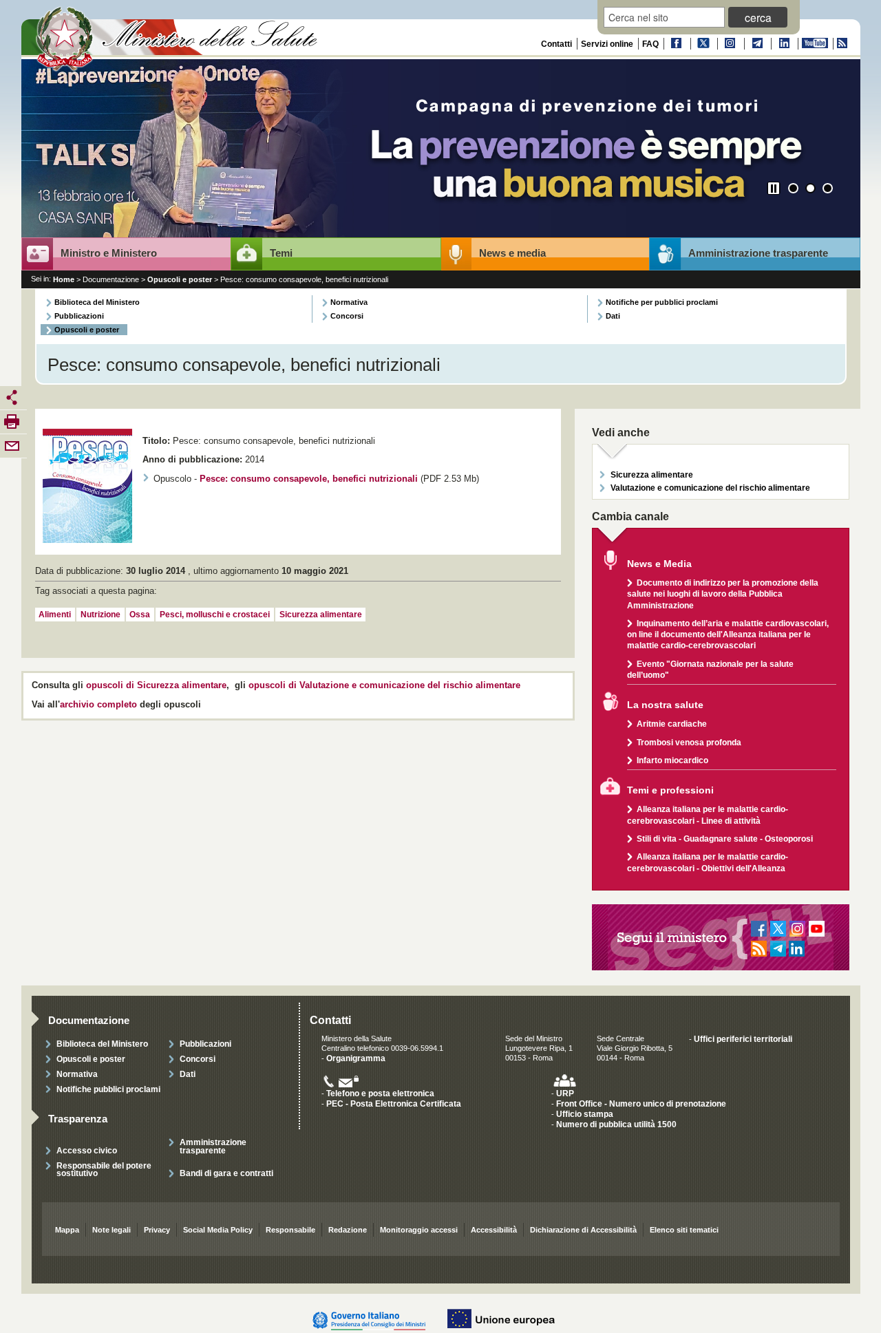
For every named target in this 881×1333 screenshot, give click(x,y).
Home (63, 279)
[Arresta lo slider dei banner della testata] (773, 188)
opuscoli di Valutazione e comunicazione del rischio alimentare (384, 685)
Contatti (556, 44)
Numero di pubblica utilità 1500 (616, 1124)
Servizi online (607, 44)
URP (565, 1093)
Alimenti (55, 614)
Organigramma (355, 1058)
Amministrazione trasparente (758, 253)
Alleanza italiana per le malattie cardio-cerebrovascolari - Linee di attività (707, 814)
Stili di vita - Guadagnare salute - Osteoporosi (725, 838)
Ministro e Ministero (109, 253)
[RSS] (841, 44)
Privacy (157, 1230)
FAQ (650, 44)
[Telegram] (756, 44)
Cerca (758, 17)
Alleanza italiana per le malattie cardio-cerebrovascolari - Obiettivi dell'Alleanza (707, 862)
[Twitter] (702, 44)
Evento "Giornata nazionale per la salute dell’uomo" (710, 669)
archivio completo (98, 705)
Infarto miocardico (672, 760)
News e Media (659, 564)
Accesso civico (86, 1150)
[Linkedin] (783, 44)
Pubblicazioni (79, 316)
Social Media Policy (218, 1230)
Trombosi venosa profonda (689, 742)
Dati (613, 316)
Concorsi (346, 316)
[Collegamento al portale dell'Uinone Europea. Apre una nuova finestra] (508, 1319)
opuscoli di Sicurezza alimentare (156, 685)
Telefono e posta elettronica (380, 1093)
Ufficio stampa (584, 1113)
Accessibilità (494, 1230)
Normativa (349, 302)
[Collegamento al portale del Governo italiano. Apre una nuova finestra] (376, 1319)
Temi (281, 253)
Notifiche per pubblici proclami (662, 302)
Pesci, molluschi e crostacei (215, 614)
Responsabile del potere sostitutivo (103, 1169)
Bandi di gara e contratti (226, 1173)
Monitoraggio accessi (419, 1230)
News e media (512, 253)
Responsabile (290, 1230)
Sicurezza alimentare (320, 614)
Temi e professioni (670, 790)
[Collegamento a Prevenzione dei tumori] (440, 149)
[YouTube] (814, 44)
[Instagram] (729, 44)
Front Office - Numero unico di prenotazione (641, 1103)
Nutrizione (100, 614)
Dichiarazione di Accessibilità (583, 1230)
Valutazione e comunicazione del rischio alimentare (710, 487)
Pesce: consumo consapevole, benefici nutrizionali (309, 479)
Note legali (111, 1230)
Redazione (347, 1230)
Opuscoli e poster (179, 279)
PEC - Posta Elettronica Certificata (393, 1103)
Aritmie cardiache (672, 723)
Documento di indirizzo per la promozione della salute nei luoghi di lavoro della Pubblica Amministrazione (722, 594)
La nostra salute (665, 705)
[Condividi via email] (11, 445)
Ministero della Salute (178, 39)
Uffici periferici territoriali (743, 1038)
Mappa (67, 1230)
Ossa (139, 614)
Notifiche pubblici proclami (108, 1089)
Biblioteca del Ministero (97, 302)
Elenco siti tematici (684, 1230)
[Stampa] (11, 421)
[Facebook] (676, 44)
